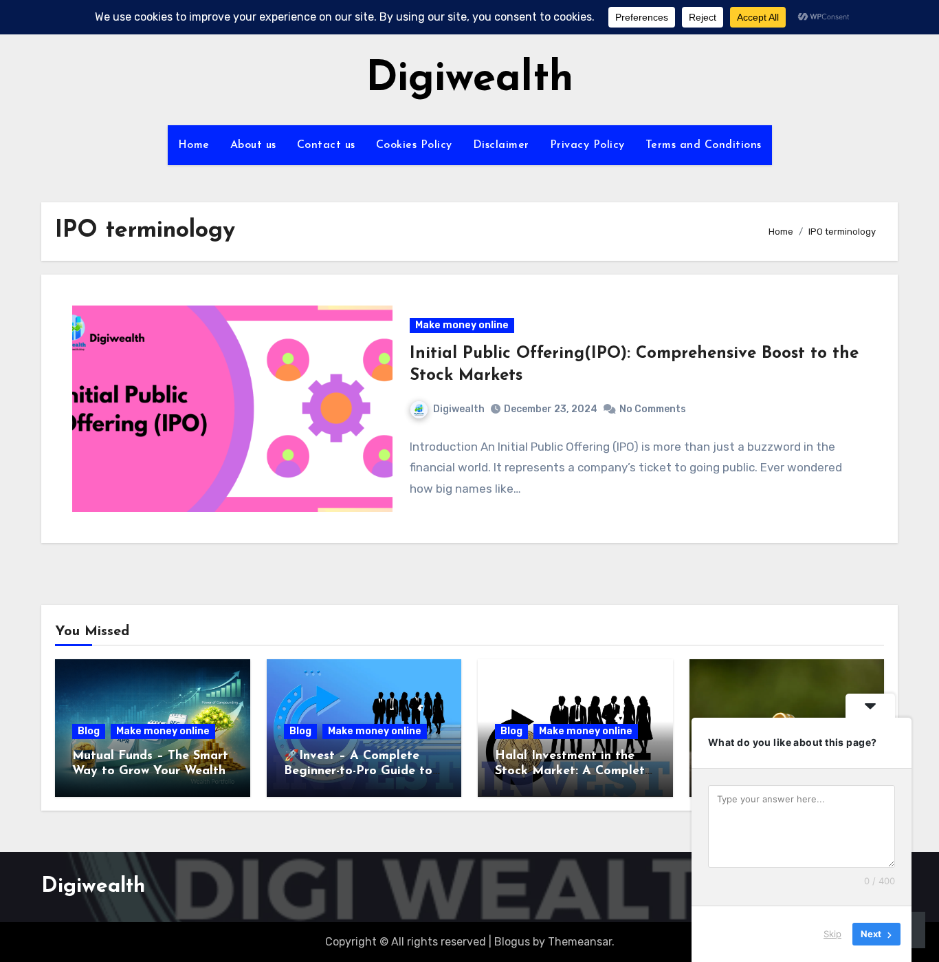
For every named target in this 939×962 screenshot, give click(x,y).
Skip (832, 933)
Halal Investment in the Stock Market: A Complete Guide (573, 771)
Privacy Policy (587, 145)
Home (194, 145)
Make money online (462, 325)
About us (253, 145)
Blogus (512, 941)
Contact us (326, 145)
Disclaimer (501, 145)
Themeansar (580, 941)
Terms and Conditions (703, 145)
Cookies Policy (414, 145)
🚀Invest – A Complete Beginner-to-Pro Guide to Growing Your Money (358, 771)
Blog (89, 731)
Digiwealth (469, 79)
